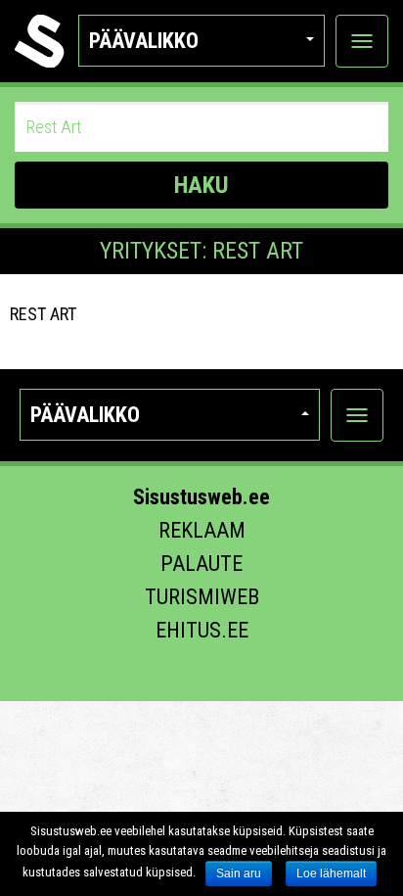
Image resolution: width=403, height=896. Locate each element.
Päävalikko (144, 40)
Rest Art (43, 314)
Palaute (201, 563)
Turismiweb (202, 597)
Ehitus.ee (202, 630)
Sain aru (238, 873)
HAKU (201, 185)
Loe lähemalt (331, 873)
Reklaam (202, 530)
